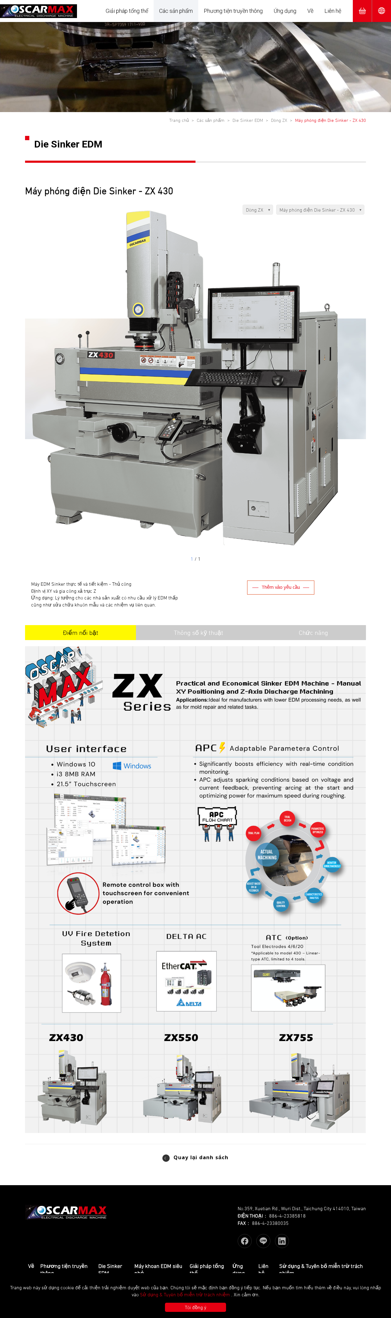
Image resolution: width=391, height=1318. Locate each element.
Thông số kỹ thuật (198, 632)
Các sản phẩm (176, 11)
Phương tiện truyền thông (233, 11)
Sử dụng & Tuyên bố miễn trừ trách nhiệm (185, 1294)
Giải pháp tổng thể (127, 11)
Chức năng (313, 632)
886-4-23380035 (270, 1223)
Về (310, 11)
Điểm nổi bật (80, 632)
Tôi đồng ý (195, 1307)
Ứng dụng (285, 11)
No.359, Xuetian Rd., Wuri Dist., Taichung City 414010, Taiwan (302, 1208)
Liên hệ (332, 11)
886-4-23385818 (287, 1215)
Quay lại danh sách (201, 1158)
